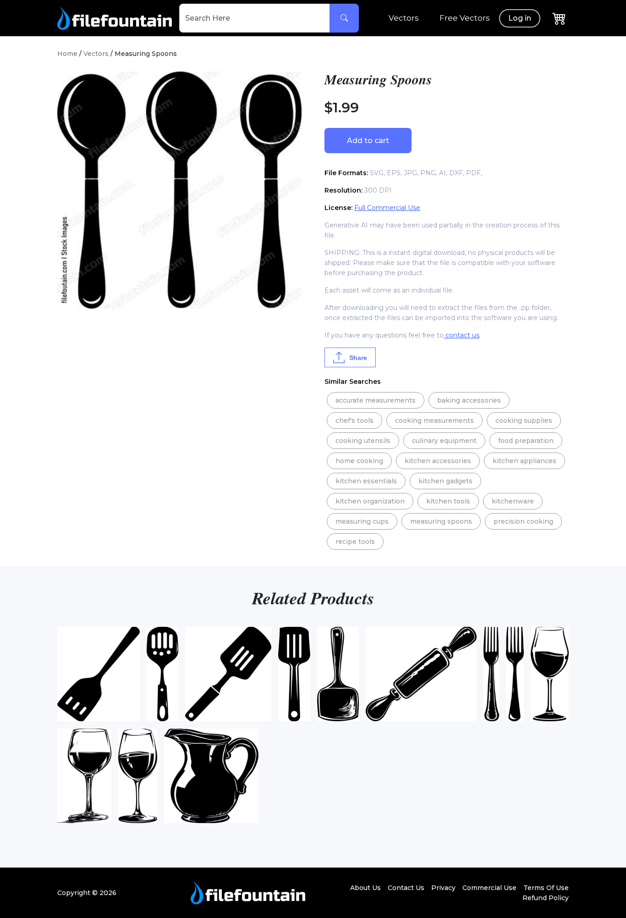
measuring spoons (441, 521)
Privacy (443, 888)
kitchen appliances (524, 461)
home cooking (359, 461)
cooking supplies (523, 420)
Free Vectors (464, 17)
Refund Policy (545, 898)
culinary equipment (444, 441)
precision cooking (523, 521)
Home (67, 54)
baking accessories (469, 400)
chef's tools (354, 420)
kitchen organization (370, 501)
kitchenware (513, 501)
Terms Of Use (546, 888)
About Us (365, 888)
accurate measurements (375, 400)
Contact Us (406, 888)
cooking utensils (362, 441)
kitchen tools (448, 501)
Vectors (404, 17)
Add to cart (368, 140)
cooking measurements (434, 420)
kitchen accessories (438, 461)
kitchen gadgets (445, 481)
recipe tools (355, 541)
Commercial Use (489, 888)
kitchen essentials (366, 481)
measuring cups (362, 521)
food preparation (526, 441)
